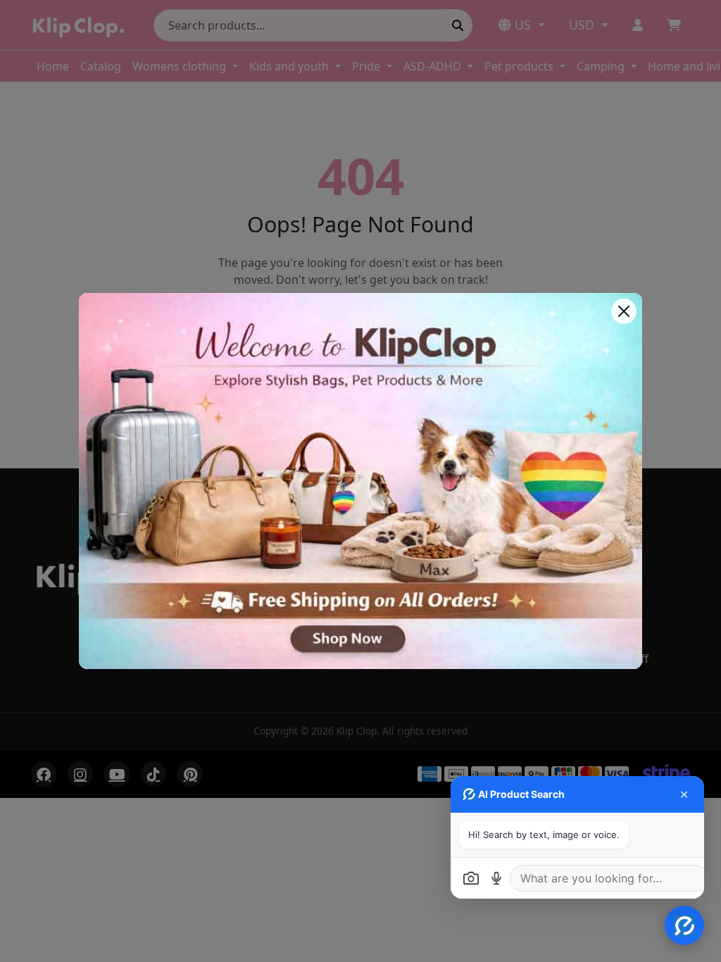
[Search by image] (471, 878)
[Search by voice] (496, 878)
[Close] (624, 311)
